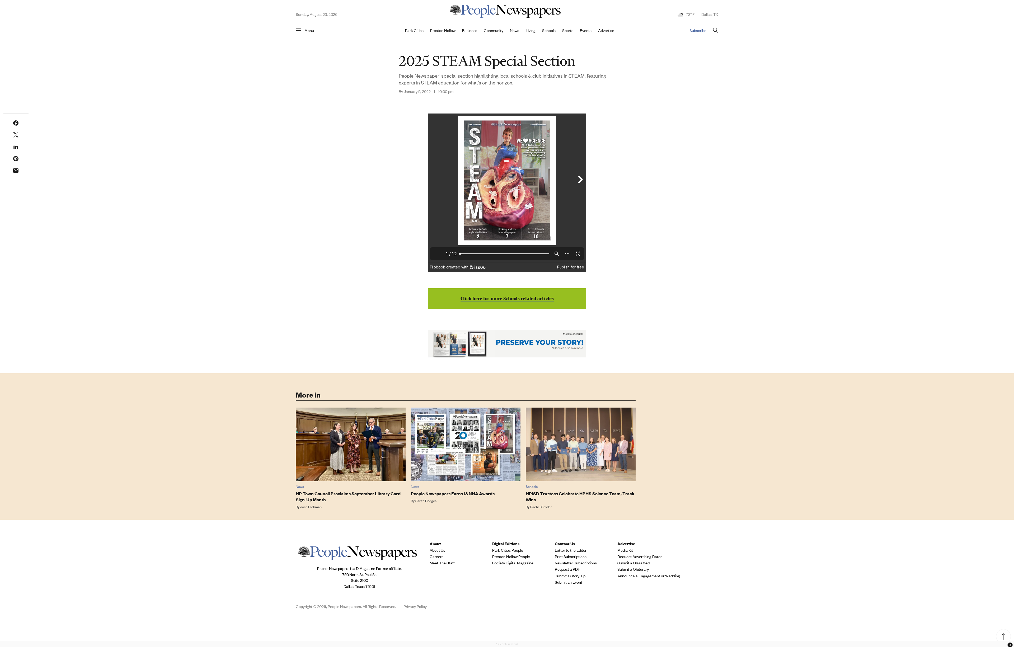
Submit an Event (568, 582)
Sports (567, 30)
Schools (549, 30)
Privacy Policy (415, 606)
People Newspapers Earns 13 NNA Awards (453, 493)
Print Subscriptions (570, 556)
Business (469, 30)
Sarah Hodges (425, 500)
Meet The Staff (442, 562)
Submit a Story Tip (570, 575)
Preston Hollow (443, 30)
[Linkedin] (15, 146)
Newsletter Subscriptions (576, 562)
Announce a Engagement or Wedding (648, 575)
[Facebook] (15, 123)
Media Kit (625, 550)
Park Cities (414, 30)
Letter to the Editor (570, 550)
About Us (437, 550)
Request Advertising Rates (639, 556)
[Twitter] (15, 135)
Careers (436, 556)
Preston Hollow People (511, 556)
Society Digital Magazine (512, 562)
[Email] (15, 170)
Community (493, 30)
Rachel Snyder (541, 506)
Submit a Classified (633, 562)
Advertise (606, 30)
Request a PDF (567, 569)
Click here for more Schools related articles (507, 298)
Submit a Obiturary (633, 569)
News (514, 30)
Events (586, 30)
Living (531, 30)
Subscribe (697, 30)
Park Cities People (507, 550)
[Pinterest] (15, 158)
